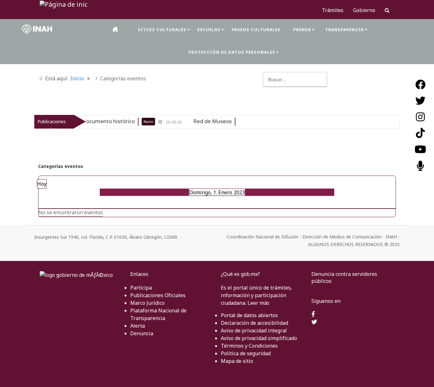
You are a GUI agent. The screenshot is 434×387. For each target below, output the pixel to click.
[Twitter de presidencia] (314, 322)
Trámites (332, 10)
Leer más (258, 302)
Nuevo (137, 121)
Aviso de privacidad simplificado (259, 338)
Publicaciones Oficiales (158, 295)
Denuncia (141, 333)
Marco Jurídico (147, 302)
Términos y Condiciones (249, 345)
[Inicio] (116, 29)
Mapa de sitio (237, 360)
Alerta (137, 325)
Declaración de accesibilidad (254, 322)
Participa (141, 287)
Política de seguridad (246, 353)
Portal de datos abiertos (249, 315)
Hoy (41, 183)
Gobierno (364, 10)
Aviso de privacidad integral (254, 330)
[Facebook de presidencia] (313, 314)
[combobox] (295, 79)
